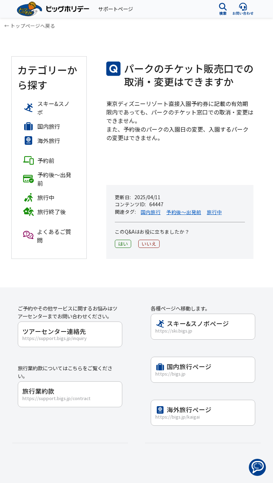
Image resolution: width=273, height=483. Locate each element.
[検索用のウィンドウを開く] (222, 8)
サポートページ (115, 8)
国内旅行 (151, 212)
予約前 (45, 160)
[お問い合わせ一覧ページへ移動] (243, 8)
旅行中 (214, 212)
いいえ (148, 243)
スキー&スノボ (53, 107)
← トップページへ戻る (29, 25)
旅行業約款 (56, 394)
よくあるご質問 (54, 235)
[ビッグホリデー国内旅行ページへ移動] (50, 8)
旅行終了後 (51, 211)
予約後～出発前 (183, 212)
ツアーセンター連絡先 (54, 334)
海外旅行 (48, 140)
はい (123, 243)
